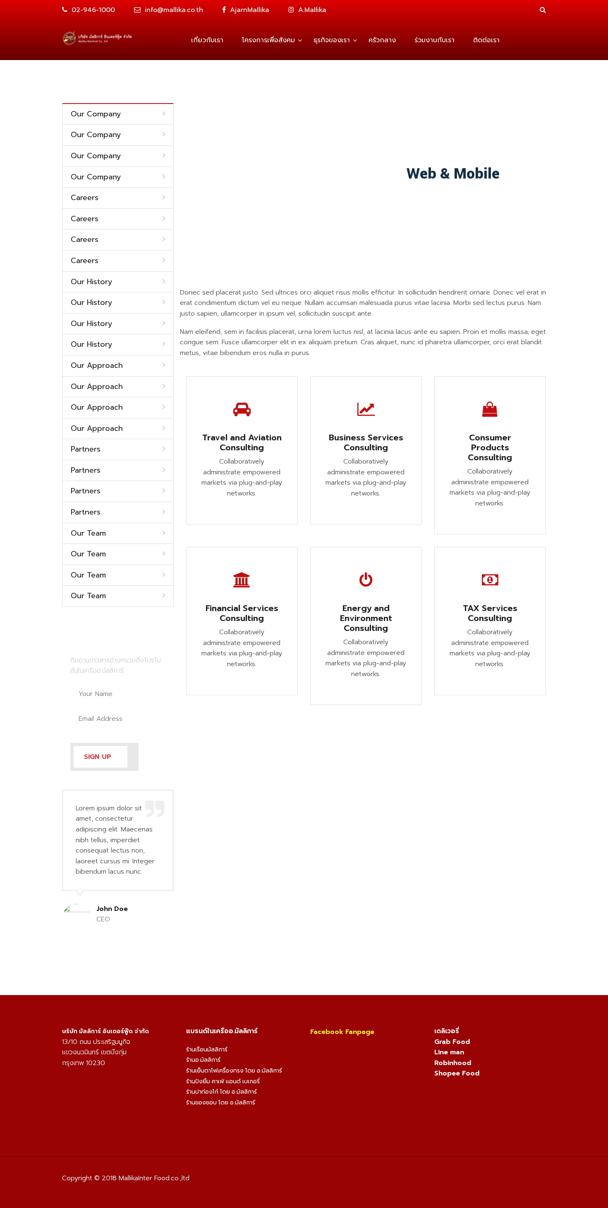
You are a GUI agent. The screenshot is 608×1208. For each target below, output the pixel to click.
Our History (92, 282)
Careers (84, 198)
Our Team (88, 533)
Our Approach (97, 365)
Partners (86, 449)
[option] (118, 861)
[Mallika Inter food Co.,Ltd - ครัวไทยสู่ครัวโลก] (97, 37)
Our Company (96, 114)
